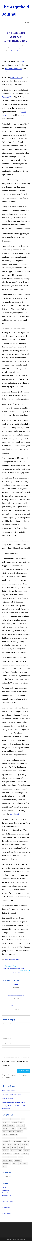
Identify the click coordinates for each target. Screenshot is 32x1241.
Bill (7, 45)
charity (11, 1125)
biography (6, 1122)
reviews (5, 1157)
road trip (13, 1157)
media (10, 1144)
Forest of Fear (7, 97)
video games (23, 1163)
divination (13, 50)
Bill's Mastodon (6, 1213)
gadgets (12, 1131)
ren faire (24, 50)
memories (25, 1144)
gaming (19, 1131)
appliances (15, 1119)
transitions (6, 1163)
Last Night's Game (16, 1141)
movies (14, 1147)
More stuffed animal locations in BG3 (13, 1102)
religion (16, 1153)
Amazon (16, 984)
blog (21, 1122)
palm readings (16, 77)
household (13, 1134)
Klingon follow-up (7, 1098)
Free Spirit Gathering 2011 (16, 995)
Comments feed (6, 1193)
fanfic (5, 1131)
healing (5, 1134)
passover (5, 1150)
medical (16, 1144)
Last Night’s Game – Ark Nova (11, 1094)
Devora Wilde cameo (8, 1091)
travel (15, 1163)
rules (20, 1157)
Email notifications (7, 1201)
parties (21, 1147)
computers (20, 1125)
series (22, 61)
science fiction (7, 1160)
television (18, 1160)
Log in (4, 1187)
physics (18, 1150)
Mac (4, 1144)
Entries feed (5, 1190)
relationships (7, 1153)
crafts (5, 1128)
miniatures (6, 1147)
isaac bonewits (21, 1138)
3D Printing (6, 1119)
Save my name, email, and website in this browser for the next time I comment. (16, 1061)
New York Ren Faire (13, 68)
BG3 (23, 1119)
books (4, 1125)
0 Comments (15, 49)
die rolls (12, 1128)
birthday (14, 1122)
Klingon (5, 1141)
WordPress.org (6, 1195)
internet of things (8, 1138)
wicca (4, 1166)
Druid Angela (22, 1128)
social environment (18, 814)
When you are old (16, 1006)
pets (12, 1150)
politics (26, 1150)
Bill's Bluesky (6, 1207)
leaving (19, 50)
